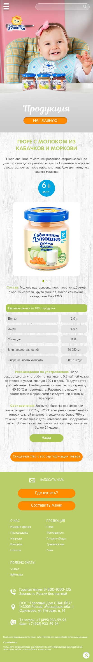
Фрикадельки (55, 533)
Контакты (16, 544)
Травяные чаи (55, 544)
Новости (15, 550)
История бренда (20, 527)
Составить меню (46, 505)
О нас (15, 521)
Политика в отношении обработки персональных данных (65, 637)
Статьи (14, 569)
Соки (49, 550)
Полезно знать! (22, 563)
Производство (19, 533)
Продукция (55, 521)
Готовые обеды (56, 538)
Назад (46, 438)
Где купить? (46, 493)
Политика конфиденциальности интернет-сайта (22, 637)
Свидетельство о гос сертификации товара (46, 456)
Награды (16, 538)
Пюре (49, 527)
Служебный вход (10, 643)
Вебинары (16, 574)
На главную (45, 121)
